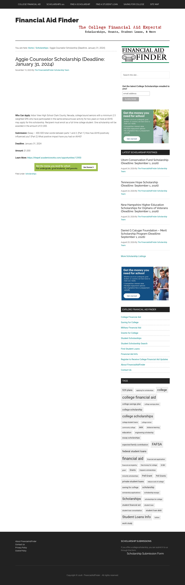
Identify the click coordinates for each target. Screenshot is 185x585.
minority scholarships (130, 476)
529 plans (127, 390)
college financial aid (139, 397)
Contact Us (126, 370)
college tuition (146, 422)
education (126, 432)
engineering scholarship (144, 433)
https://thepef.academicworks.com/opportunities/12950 (54, 157)
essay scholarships (131, 438)
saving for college (130, 487)
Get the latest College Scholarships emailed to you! (146, 87)
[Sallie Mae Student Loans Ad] (145, 142)
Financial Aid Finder (47, 20)
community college (128, 427)
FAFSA (157, 444)
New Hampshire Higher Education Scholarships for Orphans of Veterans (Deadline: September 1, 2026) (144, 208)
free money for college (149, 465)
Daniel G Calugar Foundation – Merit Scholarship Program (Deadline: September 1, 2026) (144, 234)
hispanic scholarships (148, 470)
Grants (133, 470)
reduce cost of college (156, 482)
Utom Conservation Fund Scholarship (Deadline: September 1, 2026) (144, 161)
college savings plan (131, 404)
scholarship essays (151, 493)
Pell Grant (147, 475)
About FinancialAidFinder (133, 364)
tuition (157, 517)
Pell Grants (161, 476)
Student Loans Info (136, 517)
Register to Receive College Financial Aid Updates (144, 359)
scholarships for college (153, 499)
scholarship (148, 487)
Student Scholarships (131, 338)
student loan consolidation (132, 511)
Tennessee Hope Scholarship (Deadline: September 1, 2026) (140, 184)
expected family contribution (135, 445)
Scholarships (30, 174)
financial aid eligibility (129, 465)
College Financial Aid (131, 317)
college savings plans (152, 404)
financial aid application (156, 459)
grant (124, 470)
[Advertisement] (66, 95)
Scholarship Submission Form (145, 553)
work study (127, 523)
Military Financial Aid (131, 327)
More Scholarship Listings (133, 256)
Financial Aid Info (129, 354)
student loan (149, 505)
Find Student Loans (130, 349)
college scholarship (132, 409)
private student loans (133, 481)
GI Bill (163, 465)
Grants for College (129, 333)
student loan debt (154, 510)
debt (141, 427)
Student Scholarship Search (134, 343)
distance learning (153, 427)
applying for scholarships (144, 390)
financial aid (132, 458)
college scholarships (137, 416)
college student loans (130, 422)
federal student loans (134, 451)
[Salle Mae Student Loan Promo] (66, 170)
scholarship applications (131, 493)
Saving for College (129, 322)
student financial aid (131, 505)
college (162, 390)
